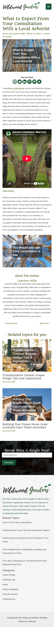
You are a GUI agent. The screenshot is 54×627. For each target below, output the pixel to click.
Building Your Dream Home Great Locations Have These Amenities (25, 426)
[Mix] (34, 81)
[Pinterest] (29, 81)
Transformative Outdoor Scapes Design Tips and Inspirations (23, 377)
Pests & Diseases (10, 594)
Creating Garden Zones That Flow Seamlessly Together (26, 530)
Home (5, 34)
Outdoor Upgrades (10, 589)
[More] (39, 81)
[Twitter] (19, 81)
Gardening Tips (9, 580)
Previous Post (10, 323)
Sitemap (32, 621)
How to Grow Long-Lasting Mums (17, 522)
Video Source (8, 191)
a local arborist (18, 88)
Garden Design (9, 575)
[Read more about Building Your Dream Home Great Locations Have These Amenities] (27, 404)
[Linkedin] (24, 81)
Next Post (45, 323)
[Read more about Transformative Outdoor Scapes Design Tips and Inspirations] (27, 355)
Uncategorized (9, 599)
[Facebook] (15, 81)
